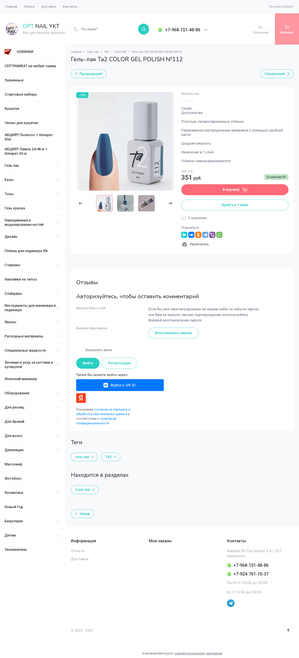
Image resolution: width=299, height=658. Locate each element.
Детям (10, 535)
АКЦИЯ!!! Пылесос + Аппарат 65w (29, 137)
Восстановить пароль (173, 333)
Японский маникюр (21, 379)
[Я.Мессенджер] (184, 235)
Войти (88, 363)
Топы (9, 194)
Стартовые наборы (21, 94)
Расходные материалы (24, 336)
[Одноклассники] (198, 235)
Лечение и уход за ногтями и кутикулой (29, 364)
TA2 (106, 51)
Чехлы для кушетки (21, 123)
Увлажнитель (16, 549)
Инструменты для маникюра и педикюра (30, 308)
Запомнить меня (98, 350)
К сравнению (197, 218)
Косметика (14, 493)
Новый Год (14, 507)
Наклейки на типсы (21, 279)
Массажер (13, 464)
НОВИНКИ (25, 52)
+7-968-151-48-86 (182, 30)
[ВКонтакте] (191, 235)
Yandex (81, 398)
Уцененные (14, 80)
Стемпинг (13, 265)
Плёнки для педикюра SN (26, 251)
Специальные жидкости (25, 350)
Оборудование (17, 393)
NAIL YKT (41, 26)
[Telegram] (205, 235)
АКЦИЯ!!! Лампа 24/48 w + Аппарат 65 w (26, 151)
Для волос (14, 436)
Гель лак (12, 165)
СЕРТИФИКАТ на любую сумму (30, 66)
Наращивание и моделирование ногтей (24, 222)
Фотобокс (13, 478)
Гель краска (15, 208)
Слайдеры (13, 293)
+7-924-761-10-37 (251, 574)
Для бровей (14, 421)
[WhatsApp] (219, 235)
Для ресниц (14, 407)
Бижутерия (14, 521)
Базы (9, 180)
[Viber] (212, 235)
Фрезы (10, 322)
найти (143, 29)
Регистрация (119, 363)
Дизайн (11, 237)
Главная (76, 51)
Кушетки (12, 109)
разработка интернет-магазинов (198, 653)
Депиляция (14, 450)
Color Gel (120, 51)
